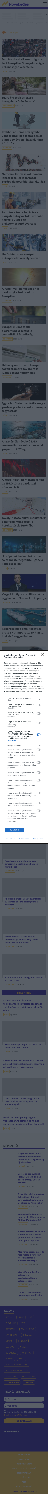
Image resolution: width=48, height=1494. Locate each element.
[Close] (43, 655)
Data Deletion (10, 839)
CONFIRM (14, 830)
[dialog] (24, 747)
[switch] (38, 705)
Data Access (24, 839)
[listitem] (24, 699)
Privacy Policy (38, 839)
